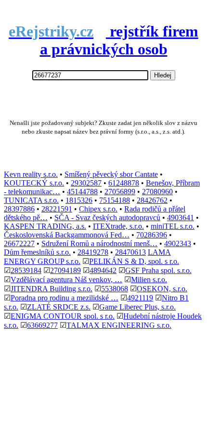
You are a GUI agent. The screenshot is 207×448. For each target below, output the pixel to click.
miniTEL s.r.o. (172, 226)
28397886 (19, 209)
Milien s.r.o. (149, 279)
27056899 (119, 191)
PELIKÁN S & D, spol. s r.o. (134, 261)
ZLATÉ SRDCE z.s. (59, 307)
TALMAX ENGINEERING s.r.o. (118, 325)
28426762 (152, 200)
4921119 (140, 298)
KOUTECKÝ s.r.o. (34, 183)
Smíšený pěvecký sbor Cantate (111, 174)
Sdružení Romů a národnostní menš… (99, 243)
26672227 (19, 243)
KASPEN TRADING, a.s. (45, 226)
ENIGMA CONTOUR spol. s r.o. (63, 316)
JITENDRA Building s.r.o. (51, 289)
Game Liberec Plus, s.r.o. (137, 307)
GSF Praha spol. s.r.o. (158, 270)
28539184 (26, 270)
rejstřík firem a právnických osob (103, 40)
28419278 (93, 252)
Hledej (162, 75)
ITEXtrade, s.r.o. (118, 226)
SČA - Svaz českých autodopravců (107, 217)
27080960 (157, 191)
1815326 (78, 200)
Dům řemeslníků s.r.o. (37, 252)
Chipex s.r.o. (98, 209)
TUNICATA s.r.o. (31, 200)
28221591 (56, 209)
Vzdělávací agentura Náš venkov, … (66, 279)
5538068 (114, 289)
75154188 (114, 200)
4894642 (103, 270)
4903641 (180, 217)
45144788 (82, 191)
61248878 (123, 183)
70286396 (151, 235)
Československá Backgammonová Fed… (66, 235)
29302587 (86, 183)
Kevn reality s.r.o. (31, 174)
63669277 (42, 325)
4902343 (177, 243)
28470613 (130, 252)
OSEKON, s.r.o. (162, 289)
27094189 (65, 270)
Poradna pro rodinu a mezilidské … (64, 298)
